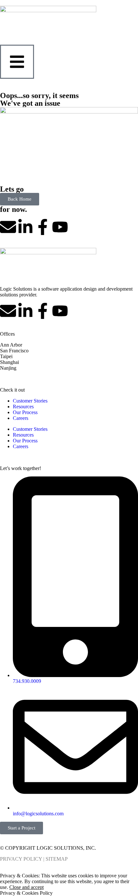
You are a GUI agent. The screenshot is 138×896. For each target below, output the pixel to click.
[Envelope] (8, 227)
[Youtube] (60, 227)
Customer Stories (30, 400)
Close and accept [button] (26, 887)
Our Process (25, 412)
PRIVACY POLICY (21, 859)
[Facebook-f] (43, 227)
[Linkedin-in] (25, 227)
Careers (20, 418)
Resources (23, 406)
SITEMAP (57, 859)
